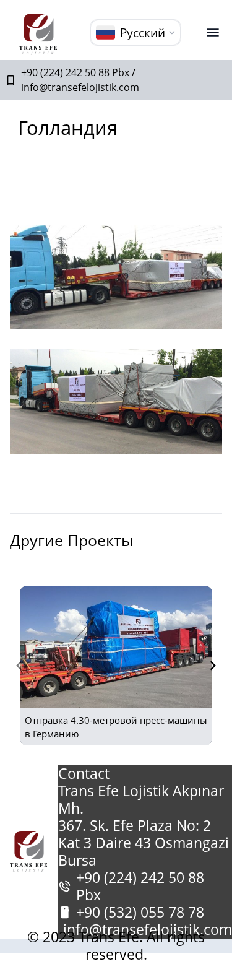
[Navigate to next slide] (213, 665)
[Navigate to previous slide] (19, 665)
